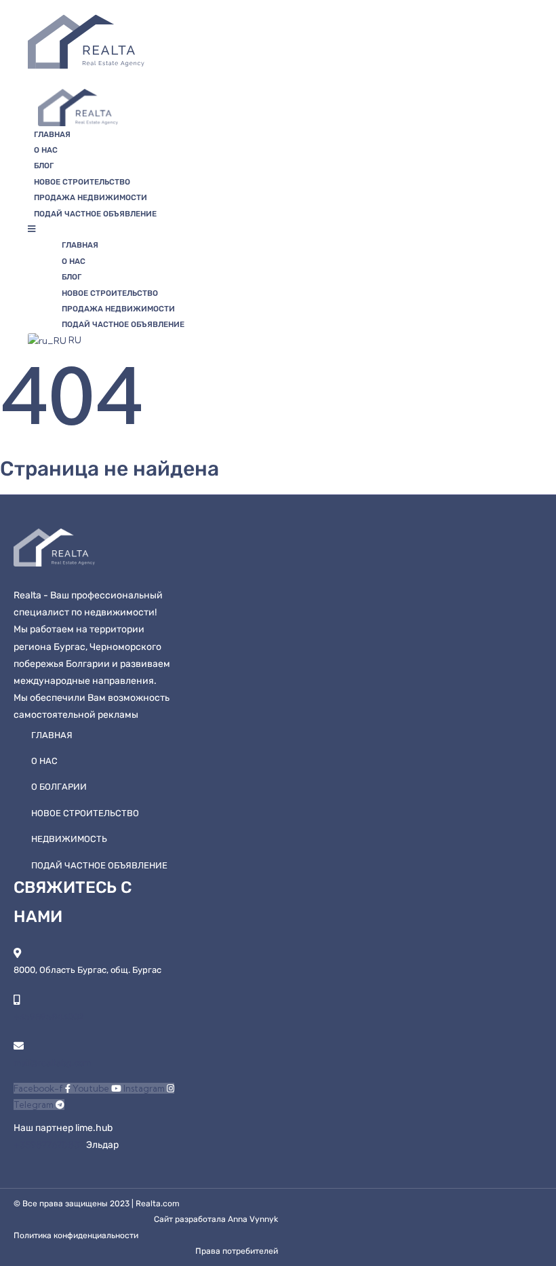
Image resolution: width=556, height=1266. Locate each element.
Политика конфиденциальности (76, 1235)
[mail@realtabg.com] (19, 1045)
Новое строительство (82, 182)
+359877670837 (50, 1145)
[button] (184, 229)
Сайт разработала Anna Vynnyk (216, 1219)
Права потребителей (236, 1251)
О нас (46, 150)
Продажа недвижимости (90, 197)
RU (73, 339)
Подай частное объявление (95, 213)
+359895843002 (49, 1017)
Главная (52, 134)
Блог (44, 165)
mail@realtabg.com (53, 1063)
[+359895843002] (17, 999)
